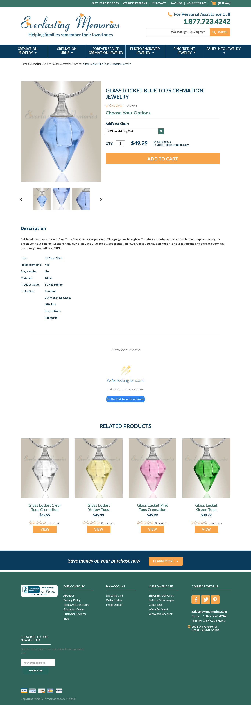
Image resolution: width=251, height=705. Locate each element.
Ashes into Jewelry (223, 49)
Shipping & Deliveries (161, 595)
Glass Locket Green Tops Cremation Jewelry (206, 509)
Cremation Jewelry (27, 51)
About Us (69, 595)
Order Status (114, 600)
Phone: (195, 616)
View (44, 529)
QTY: (109, 144)
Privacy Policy (71, 600)
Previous (21, 199)
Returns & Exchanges (161, 600)
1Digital (71, 698)
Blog (66, 618)
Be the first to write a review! (125, 399)
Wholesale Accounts (161, 613)
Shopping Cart (114, 595)
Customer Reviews (74, 613)
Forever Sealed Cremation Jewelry (106, 51)
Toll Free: (196, 620)
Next (101, 199)
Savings (176, 3)
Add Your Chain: (117, 124)
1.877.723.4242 (206, 21)
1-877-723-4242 (215, 616)
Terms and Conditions (76, 604)
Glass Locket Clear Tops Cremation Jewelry (44, 509)
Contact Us (155, 604)
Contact (159, 3)
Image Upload (114, 604)
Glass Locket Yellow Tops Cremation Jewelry (98, 509)
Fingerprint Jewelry (184, 51)
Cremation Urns (67, 51)
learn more (163, 561)
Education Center (74, 609)
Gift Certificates (105, 3)
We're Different (135, 3)
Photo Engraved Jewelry (145, 51)
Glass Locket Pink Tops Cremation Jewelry (152, 509)
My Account (196, 3)
